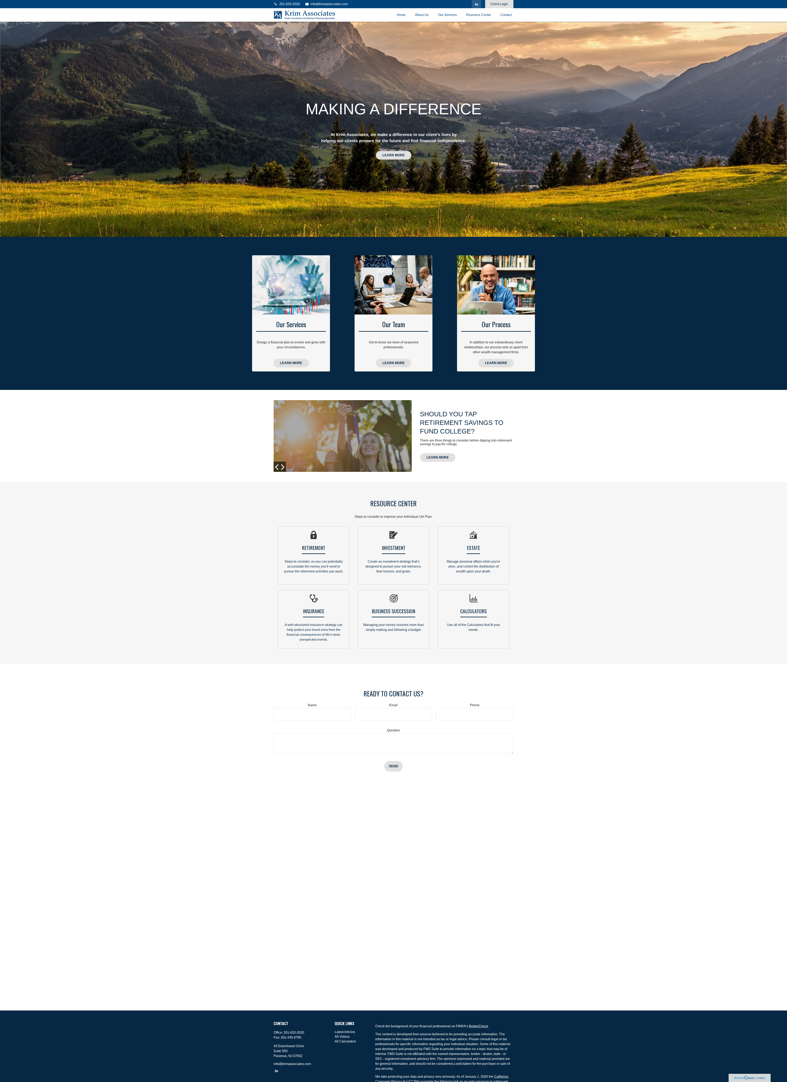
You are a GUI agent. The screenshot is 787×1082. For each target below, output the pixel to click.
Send (393, 766)
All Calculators (345, 1041)
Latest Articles (345, 1032)
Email (393, 705)
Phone (475, 705)
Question (393, 730)
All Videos (342, 1036)
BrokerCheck (478, 1026)
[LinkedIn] (476, 4)
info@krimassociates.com (329, 4)
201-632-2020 (289, 4)
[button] (401, 15)
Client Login (499, 4)
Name (312, 705)
